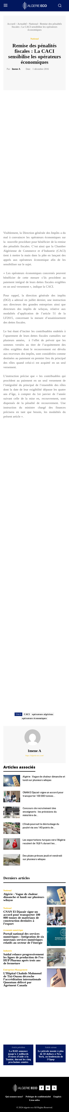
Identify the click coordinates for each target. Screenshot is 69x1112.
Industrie (7, 951)
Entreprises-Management (15, 970)
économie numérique (13, 930)
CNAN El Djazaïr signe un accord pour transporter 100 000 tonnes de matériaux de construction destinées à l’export (21, 917)
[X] (30, 79)
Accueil (11, 23)
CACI (27, 714)
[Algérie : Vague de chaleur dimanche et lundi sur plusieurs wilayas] (11, 780)
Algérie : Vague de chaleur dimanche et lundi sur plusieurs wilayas (23, 897)
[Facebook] (23, 79)
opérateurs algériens (42, 714)
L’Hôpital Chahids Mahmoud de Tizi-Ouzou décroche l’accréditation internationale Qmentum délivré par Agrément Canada (22, 979)
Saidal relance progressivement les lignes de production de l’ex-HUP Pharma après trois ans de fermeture (23, 959)
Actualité (22, 23)
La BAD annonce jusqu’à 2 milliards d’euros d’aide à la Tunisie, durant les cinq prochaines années (18, 1056)
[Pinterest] (38, 79)
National (33, 23)
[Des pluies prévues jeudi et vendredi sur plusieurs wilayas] (11, 860)
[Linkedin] (48, 1088)
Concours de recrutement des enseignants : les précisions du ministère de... (40, 812)
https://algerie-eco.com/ (34, 755)
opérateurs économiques (34, 718)
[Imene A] (34, 737)
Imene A (16, 69)
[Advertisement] (34, 193)
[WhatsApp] (46, 79)
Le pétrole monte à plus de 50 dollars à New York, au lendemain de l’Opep (51, 1055)
